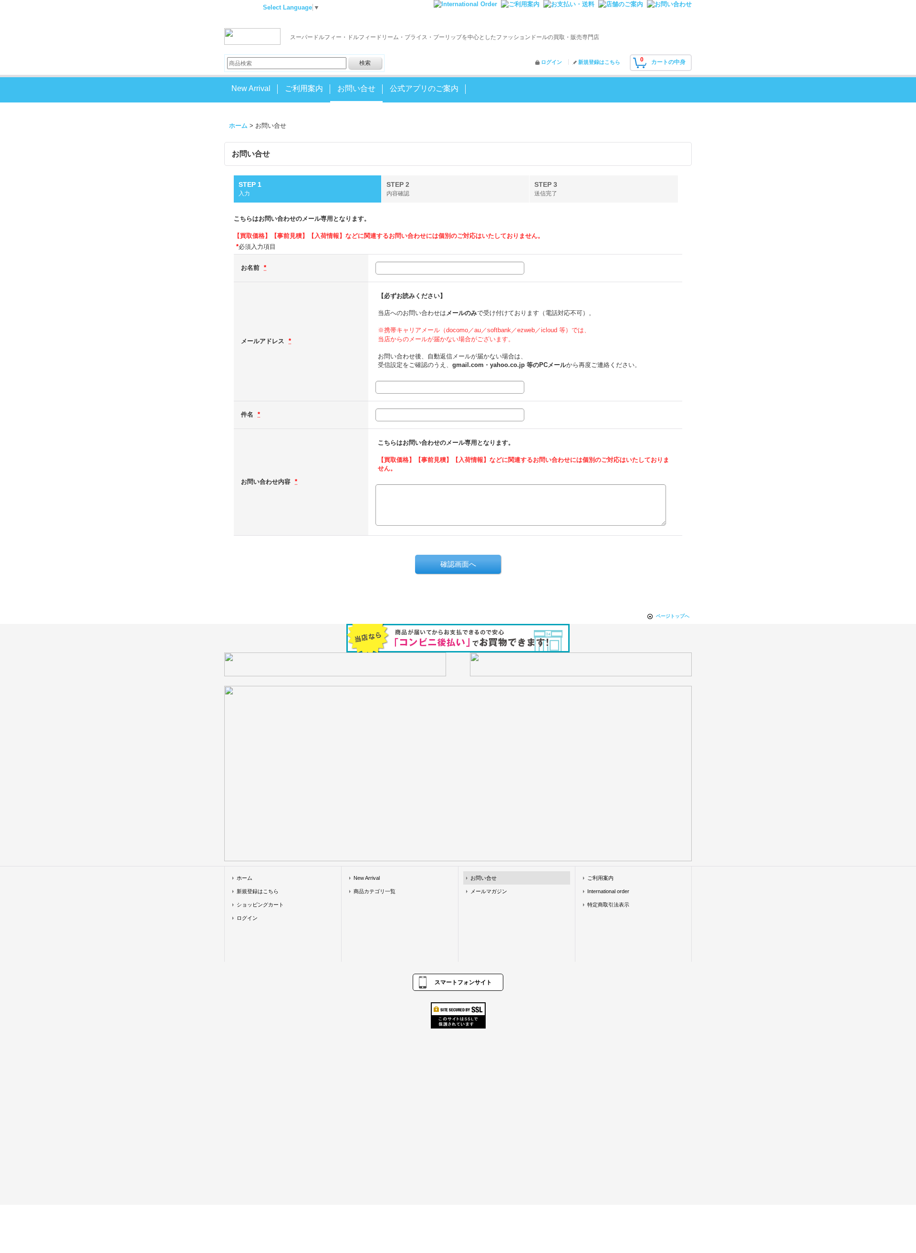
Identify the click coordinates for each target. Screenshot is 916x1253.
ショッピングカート (260, 904)
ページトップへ (672, 616)
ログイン (551, 62)
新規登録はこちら (599, 62)
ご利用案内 (600, 878)
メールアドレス (263, 341)
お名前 (251, 267)
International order (608, 891)
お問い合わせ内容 (266, 481)
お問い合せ (483, 878)
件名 (248, 414)
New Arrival (367, 878)
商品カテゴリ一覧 (375, 891)
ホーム (244, 878)
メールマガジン (488, 891)
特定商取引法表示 (608, 904)
